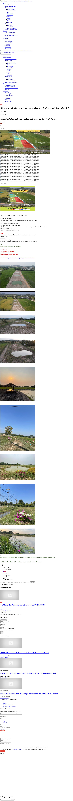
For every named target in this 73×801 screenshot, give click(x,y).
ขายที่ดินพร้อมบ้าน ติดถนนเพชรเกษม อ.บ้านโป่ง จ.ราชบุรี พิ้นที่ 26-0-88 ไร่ (22, 605)
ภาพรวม (4, 571)
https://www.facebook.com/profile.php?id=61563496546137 (20, 258)
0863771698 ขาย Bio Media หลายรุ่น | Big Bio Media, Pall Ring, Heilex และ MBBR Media (28, 673)
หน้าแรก (4, 701)
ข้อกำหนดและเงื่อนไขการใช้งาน (9, 706)
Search (13, 799)
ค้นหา (2, 633)
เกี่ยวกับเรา (5, 703)
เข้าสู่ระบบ (32, 582)
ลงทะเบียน (5, 722)
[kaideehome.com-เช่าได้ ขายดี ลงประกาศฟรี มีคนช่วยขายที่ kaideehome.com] (16, 1)
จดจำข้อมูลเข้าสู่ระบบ (6, 727)
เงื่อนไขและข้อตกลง (18, 749)
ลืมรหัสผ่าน (2, 729)
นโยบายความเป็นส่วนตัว (8, 704)
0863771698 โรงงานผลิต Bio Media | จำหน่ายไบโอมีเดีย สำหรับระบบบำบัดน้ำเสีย (24, 653)
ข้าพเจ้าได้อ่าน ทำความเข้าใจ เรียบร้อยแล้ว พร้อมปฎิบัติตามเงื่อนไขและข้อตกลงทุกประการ (24, 749)
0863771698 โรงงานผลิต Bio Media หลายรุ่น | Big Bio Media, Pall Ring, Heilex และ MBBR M (29, 693)
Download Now (3, 716)
